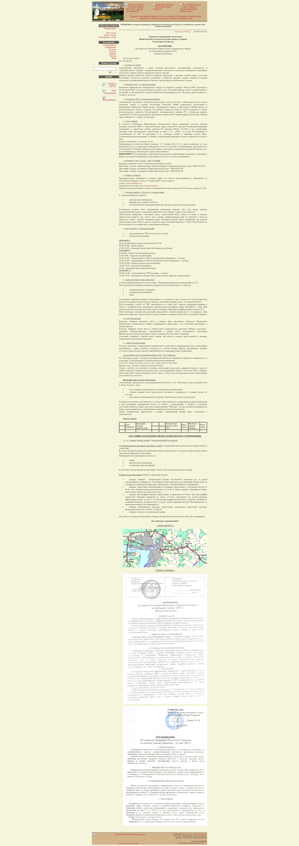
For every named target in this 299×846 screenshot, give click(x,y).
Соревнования (109, 45)
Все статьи (111, 33)
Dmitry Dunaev (187, 834)
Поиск (181, 18)
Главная (134, 16)
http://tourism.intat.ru (149, 185)
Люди (113, 58)
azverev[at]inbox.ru (133, 183)
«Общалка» (144, 18)
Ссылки (189, 18)
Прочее (112, 56)
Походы (112, 52)
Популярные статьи (107, 37)
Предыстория (110, 28)
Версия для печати (182, 31)
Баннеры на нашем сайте (129, 843)
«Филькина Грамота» (148, 16)
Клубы (198, 16)
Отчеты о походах (167, 16)
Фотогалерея (172, 18)
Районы (112, 54)
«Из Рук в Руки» (158, 18)
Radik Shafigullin (200, 834)
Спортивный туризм (185, 16)
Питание (112, 49)
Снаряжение (110, 47)
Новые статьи (110, 35)
